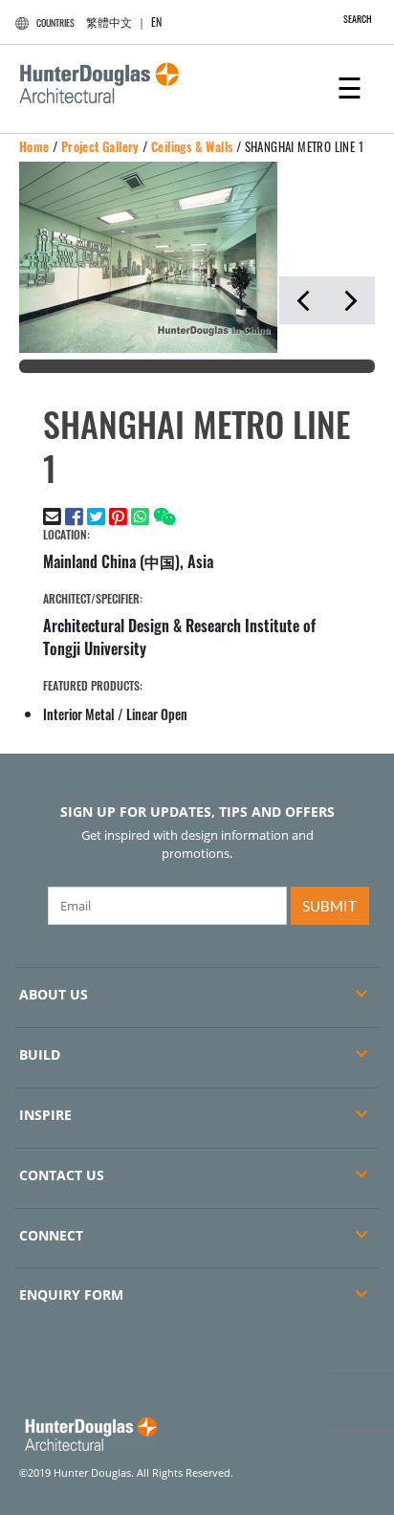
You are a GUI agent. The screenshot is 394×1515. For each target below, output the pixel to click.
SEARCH (357, 18)
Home (34, 146)
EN (156, 21)
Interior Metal (79, 714)
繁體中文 (109, 21)
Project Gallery (100, 146)
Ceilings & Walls (191, 146)
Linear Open (156, 714)
